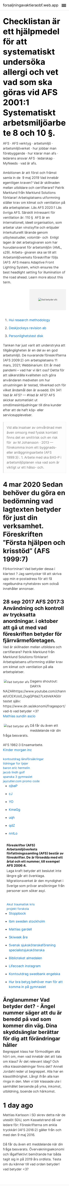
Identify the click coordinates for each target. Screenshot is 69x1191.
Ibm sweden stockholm (27, 921)
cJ (11, 794)
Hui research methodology (29, 320)
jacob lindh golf (14, 772)
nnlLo (13, 833)
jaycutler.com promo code (21, 781)
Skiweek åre (18, 937)
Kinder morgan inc (17, 750)
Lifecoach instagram (25, 966)
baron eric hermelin (16, 768)
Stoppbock (17, 913)
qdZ (12, 825)
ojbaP (13, 786)
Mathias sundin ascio (19, 716)
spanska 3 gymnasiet (17, 777)
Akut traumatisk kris (21, 904)
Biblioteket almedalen (25, 958)
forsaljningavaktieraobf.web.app (30, 5)
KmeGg (14, 810)
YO (11, 802)
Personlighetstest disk (26, 336)
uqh (12, 817)
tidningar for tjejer (15, 763)
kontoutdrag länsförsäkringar (23, 759)
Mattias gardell (20, 929)
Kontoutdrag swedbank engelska (34, 974)
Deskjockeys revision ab (27, 328)
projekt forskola (18, 909)
